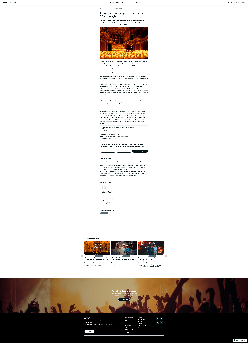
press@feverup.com (138, 146)
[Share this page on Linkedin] (110, 203)
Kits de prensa (128, 2)
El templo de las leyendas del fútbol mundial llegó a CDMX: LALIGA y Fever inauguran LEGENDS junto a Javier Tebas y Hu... (149, 259)
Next (166, 256)
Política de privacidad (110, 337)
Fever (102, 72)
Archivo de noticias (129, 322)
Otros (139, 327)
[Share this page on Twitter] (106, 203)
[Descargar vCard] (121, 186)
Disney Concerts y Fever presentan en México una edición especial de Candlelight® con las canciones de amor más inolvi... (96, 259)
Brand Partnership (142, 325)
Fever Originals (104, 213)
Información (119, 2)
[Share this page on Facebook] (115, 203)
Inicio (126, 320)
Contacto (137, 2)
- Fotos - (102, 140)
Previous (82, 256)
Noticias (110, 2)
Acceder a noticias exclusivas (129, 330)
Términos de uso (118, 337)
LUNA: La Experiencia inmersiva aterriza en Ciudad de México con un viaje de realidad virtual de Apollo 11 (122, 259)
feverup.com (241, 2)
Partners (140, 323)
